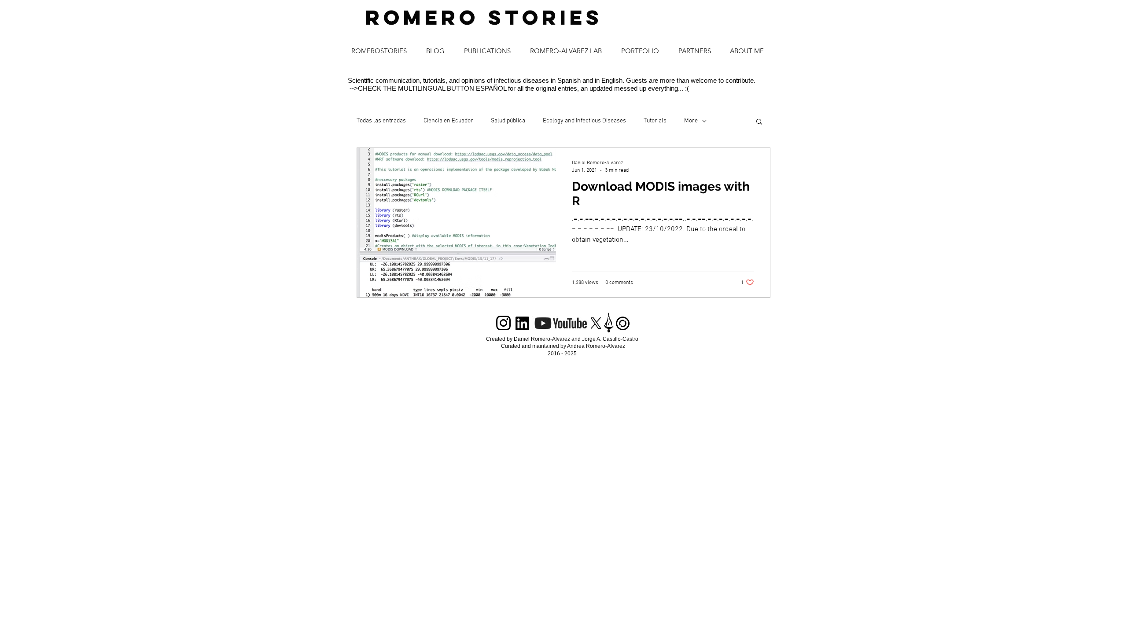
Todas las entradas (381, 121)
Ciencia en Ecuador (448, 121)
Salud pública (508, 121)
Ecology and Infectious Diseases (584, 121)
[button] (759, 122)
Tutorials (655, 121)
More (691, 121)
